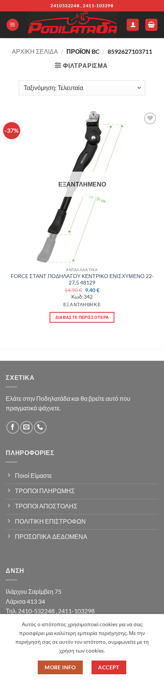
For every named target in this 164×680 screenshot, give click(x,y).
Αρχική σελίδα (35, 51)
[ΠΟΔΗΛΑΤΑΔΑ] (73, 24)
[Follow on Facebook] (12, 427)
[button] (12, 25)
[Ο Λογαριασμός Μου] (133, 25)
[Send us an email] (26, 427)
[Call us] (40, 427)
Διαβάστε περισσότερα (82, 317)
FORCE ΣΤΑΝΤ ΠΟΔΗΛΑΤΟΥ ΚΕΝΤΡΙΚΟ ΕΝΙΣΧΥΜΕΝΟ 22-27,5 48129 (82, 279)
